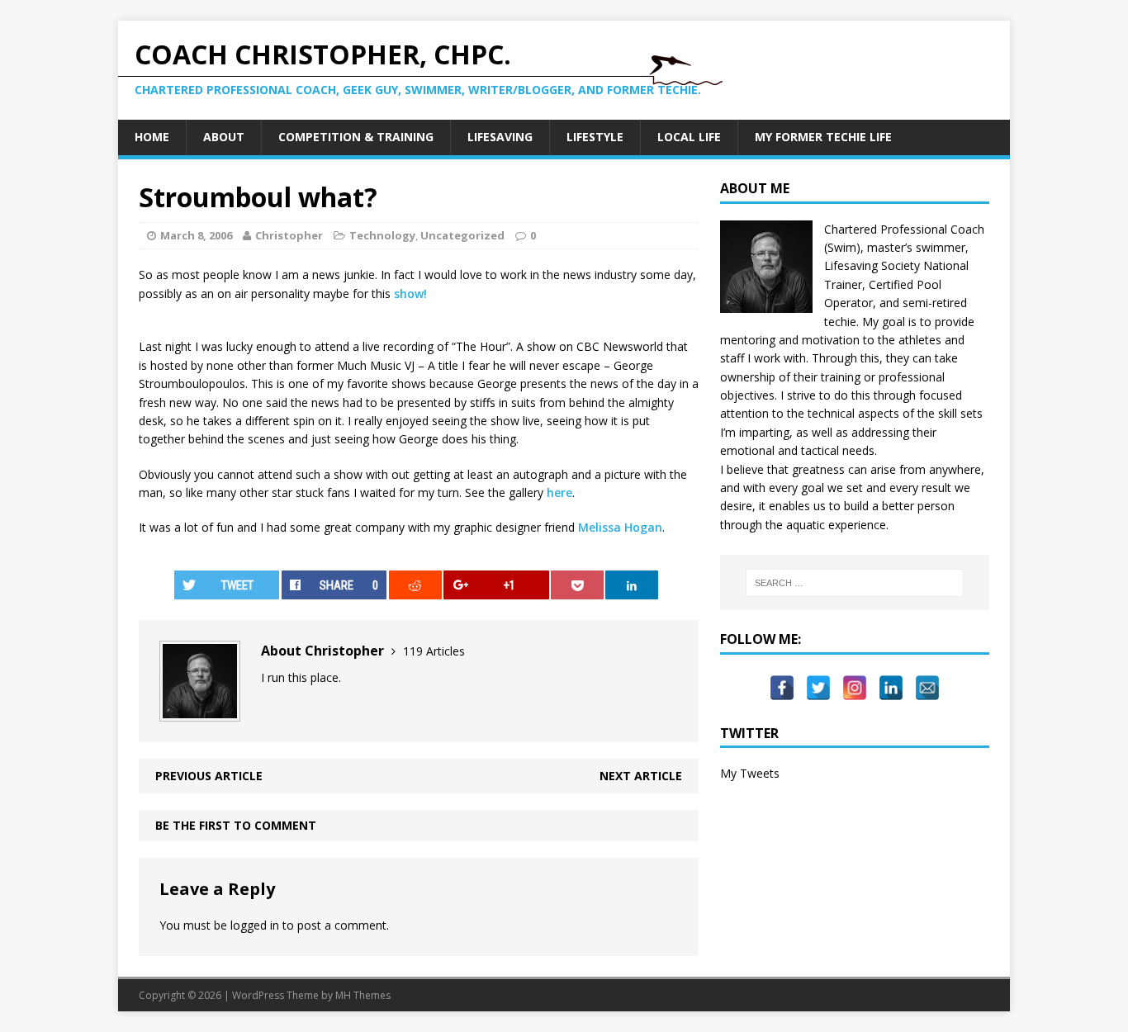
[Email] (927, 680)
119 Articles (434, 651)
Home (152, 136)
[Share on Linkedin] (631, 584)
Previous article (209, 775)
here (559, 492)
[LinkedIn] (891, 680)
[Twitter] (818, 680)
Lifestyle (594, 136)
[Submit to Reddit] (415, 584)
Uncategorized (462, 235)
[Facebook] (782, 680)
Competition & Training (356, 136)
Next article (641, 775)
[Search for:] (854, 583)
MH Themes (363, 995)
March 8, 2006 (196, 235)
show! (410, 293)
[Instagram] (854, 680)
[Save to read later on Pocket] (577, 584)
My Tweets (750, 773)
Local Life (689, 136)
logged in (254, 925)
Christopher (289, 235)
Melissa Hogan (620, 527)
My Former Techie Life (823, 136)
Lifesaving (500, 136)
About (223, 136)
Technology (382, 235)
